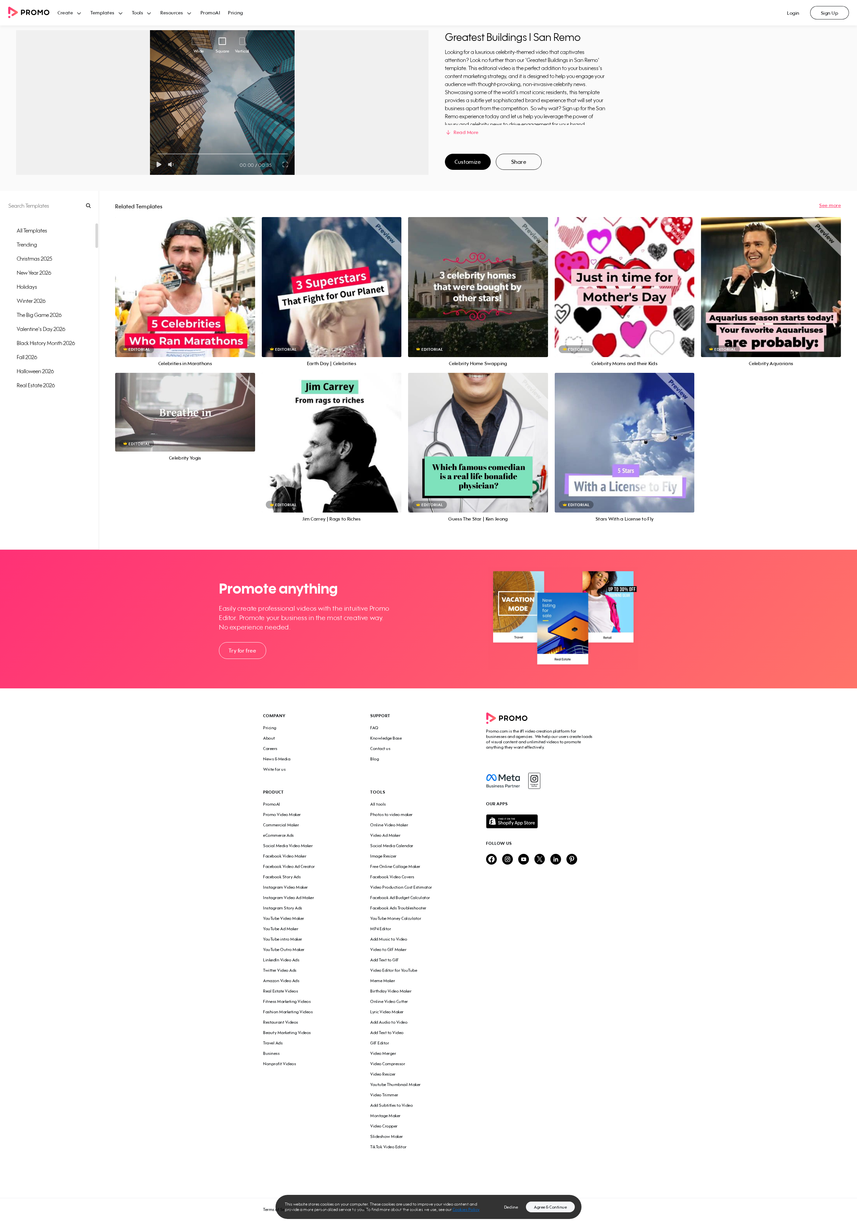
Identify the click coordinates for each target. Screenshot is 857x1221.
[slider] (157, 154)
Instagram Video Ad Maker (288, 897)
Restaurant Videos (280, 1022)
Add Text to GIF (384, 959)
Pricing (235, 12)
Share (519, 161)
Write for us (274, 769)
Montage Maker (385, 1115)
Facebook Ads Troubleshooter (398, 907)
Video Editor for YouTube (393, 970)
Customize (468, 161)
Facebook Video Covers (392, 876)
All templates (32, 230)
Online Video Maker (389, 824)
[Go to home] (33, 13)
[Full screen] (286, 164)
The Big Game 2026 (39, 315)
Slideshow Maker (386, 1136)
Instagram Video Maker (285, 887)
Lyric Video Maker (387, 1011)
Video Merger (383, 1053)
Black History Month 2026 (46, 343)
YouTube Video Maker (283, 918)
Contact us (380, 748)
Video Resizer (383, 1074)
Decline (511, 1207)
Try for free (242, 650)
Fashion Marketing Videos (288, 1011)
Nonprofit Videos (279, 1063)
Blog (374, 758)
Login (793, 13)
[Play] (159, 164)
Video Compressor (387, 1063)
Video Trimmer (384, 1094)
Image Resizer (383, 856)
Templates (102, 12)
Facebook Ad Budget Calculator (400, 897)
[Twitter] (539, 860)
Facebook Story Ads (282, 876)
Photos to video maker (391, 814)
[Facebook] (503, 781)
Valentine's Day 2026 (41, 329)
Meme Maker (382, 980)
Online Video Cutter (389, 1001)
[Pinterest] (571, 860)
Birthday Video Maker (390, 991)
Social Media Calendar (391, 845)
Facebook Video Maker (284, 856)
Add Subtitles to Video (391, 1105)
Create (65, 12)
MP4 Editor (380, 928)
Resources (171, 12)
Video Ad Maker (385, 835)
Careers (270, 748)
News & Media (276, 758)
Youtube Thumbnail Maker (395, 1084)
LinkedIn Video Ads (281, 959)
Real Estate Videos (280, 991)
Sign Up (830, 13)
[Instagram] (534, 781)
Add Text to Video (387, 1032)
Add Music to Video (388, 939)
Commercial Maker (281, 824)
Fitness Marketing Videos (287, 1001)
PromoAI (210, 12)
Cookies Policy (466, 1209)
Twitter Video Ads (280, 970)
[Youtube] (523, 860)
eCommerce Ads (278, 835)
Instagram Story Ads (282, 907)
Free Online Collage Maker (395, 866)
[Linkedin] (555, 860)
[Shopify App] (540, 821)
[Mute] (172, 164)
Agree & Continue (550, 1207)
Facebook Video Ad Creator (289, 866)
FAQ (374, 727)
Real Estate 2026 (36, 385)
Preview (185, 279)
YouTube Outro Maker (284, 949)
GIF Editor (379, 1042)
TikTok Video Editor (388, 1146)
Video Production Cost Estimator (401, 887)
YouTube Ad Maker (280, 928)
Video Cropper (384, 1126)
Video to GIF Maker (388, 949)
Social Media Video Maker (288, 845)
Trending (27, 244)
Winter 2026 (31, 300)
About (269, 738)
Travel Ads (273, 1042)
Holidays (27, 286)
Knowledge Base (386, 738)
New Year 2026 (34, 272)
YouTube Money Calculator (395, 918)
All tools (378, 804)
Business (271, 1053)
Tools (137, 12)
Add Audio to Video (388, 1022)
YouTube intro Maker (282, 939)
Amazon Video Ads (281, 980)
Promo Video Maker (282, 814)
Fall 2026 (27, 357)
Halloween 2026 (35, 371)
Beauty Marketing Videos (287, 1032)
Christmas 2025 (34, 258)
